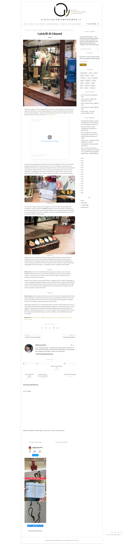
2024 (82, 162)
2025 (82, 160)
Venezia (30, 319)
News (81, 87)
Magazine (87, 83)
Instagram (52, 166)
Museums (93, 85)
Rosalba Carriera (65, 317)
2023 (82, 165)
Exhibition (53, 30)
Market (67, 30)
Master (81, 85)
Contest (88, 78)
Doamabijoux (43, 317)
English (82, 80)
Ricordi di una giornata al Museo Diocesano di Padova (89, 136)
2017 (82, 176)
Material (71, 30)
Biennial (82, 75)
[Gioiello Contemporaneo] (61, 11)
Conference (82, 78)
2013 (82, 185)
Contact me (63, 24)
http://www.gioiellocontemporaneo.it (45, 353)
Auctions (95, 73)
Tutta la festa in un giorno (70, 374)
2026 (82, 158)
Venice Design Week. (50, 114)
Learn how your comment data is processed (53, 430)
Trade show (92, 87)
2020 (82, 169)
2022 (82, 167)
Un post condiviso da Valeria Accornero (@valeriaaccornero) (45, 159)
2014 (82, 183)
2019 (82, 172)
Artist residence (83, 73)
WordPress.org (84, 207)
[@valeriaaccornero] (29, 448)
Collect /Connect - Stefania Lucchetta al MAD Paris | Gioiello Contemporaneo (90, 142)
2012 (82, 188)
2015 (82, 181)
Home (25, 24)
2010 (82, 192)
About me (31, 24)
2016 (82, 178)
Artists (49, 30)
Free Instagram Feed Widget (36, 530)
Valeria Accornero (31, 30)
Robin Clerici (58, 317)
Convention (94, 78)
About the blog (40, 24)
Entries (84, 202)
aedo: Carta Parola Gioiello (87, 95)
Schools (86, 87)
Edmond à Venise (50, 317)
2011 (82, 190)
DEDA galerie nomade (75, 24)
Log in (82, 200)
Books (87, 75)
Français (59, 30)
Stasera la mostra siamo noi (88, 103)
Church (92, 75)
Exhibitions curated (53, 24)
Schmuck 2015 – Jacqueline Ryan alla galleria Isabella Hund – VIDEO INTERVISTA (90, 151)
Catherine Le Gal (35, 317)
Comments (84, 205)
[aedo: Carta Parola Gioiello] (113, 537)
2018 (82, 174)
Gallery (63, 30)
